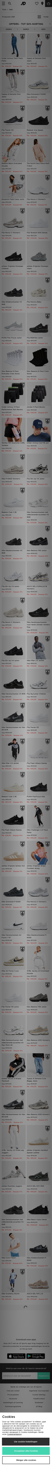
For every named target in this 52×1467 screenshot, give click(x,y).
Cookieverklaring (14, 1434)
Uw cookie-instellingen (25, 1442)
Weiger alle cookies (26, 1460)
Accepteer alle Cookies (26, 1451)
